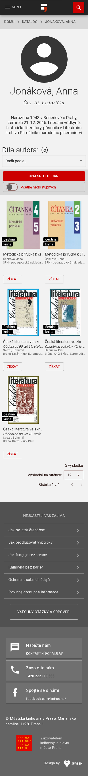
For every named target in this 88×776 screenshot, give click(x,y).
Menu (13, 7)
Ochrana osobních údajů (29, 579)
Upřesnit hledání (44, 176)
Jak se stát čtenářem (26, 530)
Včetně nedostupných (38, 187)
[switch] (12, 187)
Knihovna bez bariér (25, 567)
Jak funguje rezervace (27, 555)
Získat (12, 279)
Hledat (77, 7)
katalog (30, 22)
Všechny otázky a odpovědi (44, 612)
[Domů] (44, 8)
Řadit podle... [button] (16, 161)
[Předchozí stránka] (72, 484)
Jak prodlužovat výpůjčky (30, 542)
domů (9, 22)
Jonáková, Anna (60, 22)
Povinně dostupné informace (33, 592)
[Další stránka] (81, 484)
